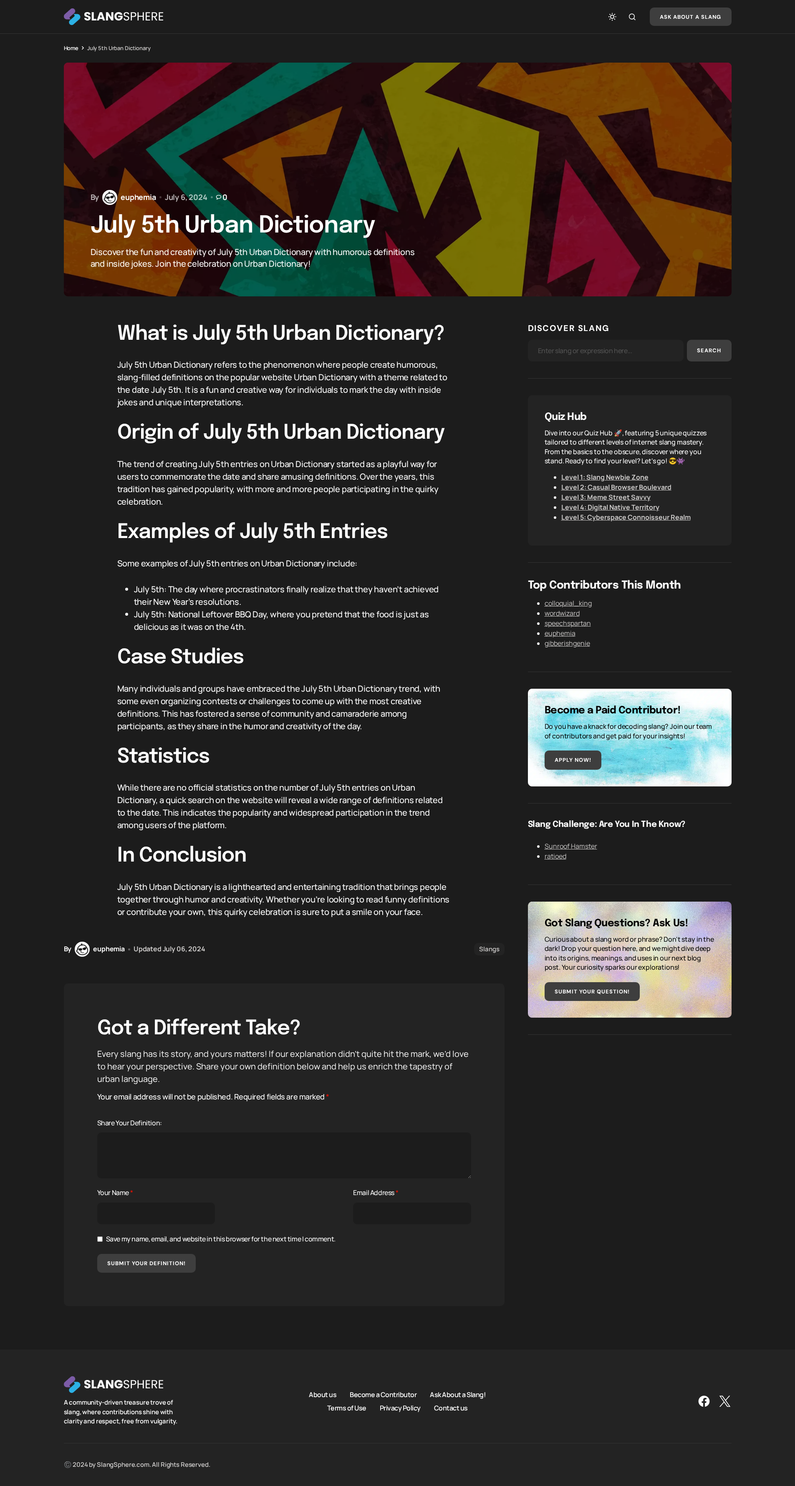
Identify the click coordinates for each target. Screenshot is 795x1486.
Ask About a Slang (691, 16)
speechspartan (568, 623)
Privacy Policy (400, 1408)
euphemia (560, 633)
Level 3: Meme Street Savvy (606, 497)
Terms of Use (346, 1408)
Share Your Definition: (129, 1122)
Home (71, 48)
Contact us (451, 1408)
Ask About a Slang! (458, 1394)
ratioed (555, 856)
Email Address (375, 1192)
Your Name (115, 1192)
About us (322, 1394)
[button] (612, 16)
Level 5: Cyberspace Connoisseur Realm (626, 517)
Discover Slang (569, 328)
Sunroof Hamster (571, 846)
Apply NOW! (573, 759)
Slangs (489, 949)
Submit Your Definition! (146, 1263)
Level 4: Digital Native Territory (610, 507)
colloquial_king (568, 603)
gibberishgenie (567, 643)
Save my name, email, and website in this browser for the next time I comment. (221, 1238)
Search (709, 350)
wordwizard (562, 613)
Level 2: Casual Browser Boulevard (616, 487)
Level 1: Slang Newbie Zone (605, 477)
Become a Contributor (383, 1394)
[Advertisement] (630, 1109)
